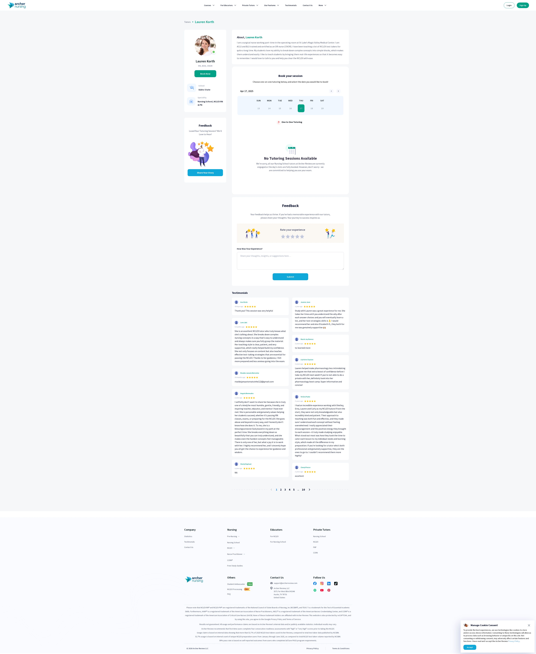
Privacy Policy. (514, 641)
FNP (314, 547)
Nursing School (233, 542)
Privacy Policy (313, 648)
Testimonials (189, 542)
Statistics (188, 536)
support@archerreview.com (285, 583)
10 (303, 489)
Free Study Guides (235, 566)
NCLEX (315, 542)
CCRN (315, 553)
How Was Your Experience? (250, 248)
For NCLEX (274, 536)
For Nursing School (278, 542)
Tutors (187, 22)
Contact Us (188, 547)
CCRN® (230, 560)
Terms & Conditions (341, 648)
